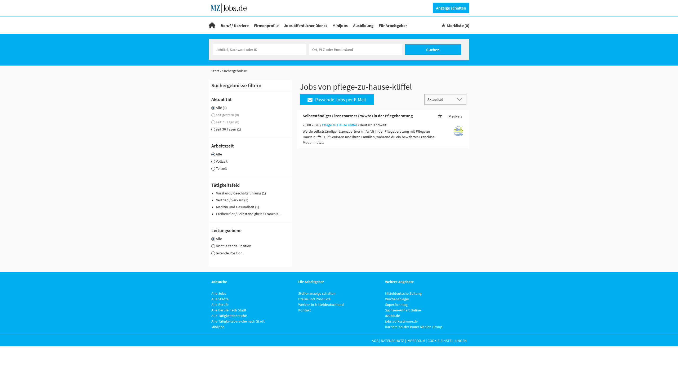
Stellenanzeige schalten (317, 293)
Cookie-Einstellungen (447, 340)
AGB (375, 340)
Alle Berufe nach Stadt (228, 310)
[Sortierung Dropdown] (461, 99)
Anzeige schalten (451, 8)
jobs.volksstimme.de (401, 321)
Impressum (416, 340)
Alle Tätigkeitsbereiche (229, 315)
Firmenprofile (266, 25)
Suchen (433, 49)
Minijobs (340, 25)
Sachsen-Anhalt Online (403, 310)
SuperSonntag (396, 304)
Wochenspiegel (397, 299)
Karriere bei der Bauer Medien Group (413, 326)
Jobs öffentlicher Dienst (305, 25)
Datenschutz (392, 340)
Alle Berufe (220, 304)
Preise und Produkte (314, 299)
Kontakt (304, 310)
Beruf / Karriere (235, 25)
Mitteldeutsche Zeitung (403, 293)
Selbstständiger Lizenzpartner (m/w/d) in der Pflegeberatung (358, 115)
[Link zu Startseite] (230, 7)
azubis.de (392, 315)
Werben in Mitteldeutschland (321, 304)
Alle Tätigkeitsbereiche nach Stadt (238, 321)
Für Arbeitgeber (393, 25)
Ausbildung (363, 25)
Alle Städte (220, 299)
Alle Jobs (218, 293)
